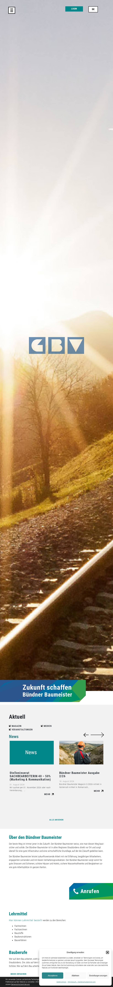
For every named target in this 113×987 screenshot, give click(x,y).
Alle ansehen (56, 820)
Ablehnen (75, 975)
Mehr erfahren (19, 974)
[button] (107, 952)
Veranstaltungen (22, 729)
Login (74, 9)
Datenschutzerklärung (20, 984)
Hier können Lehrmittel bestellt (25, 920)
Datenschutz (61, 982)
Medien (48, 726)
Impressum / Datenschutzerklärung (81, 982)
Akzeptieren (52, 975)
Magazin (16, 726)
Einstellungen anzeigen (98, 975)
